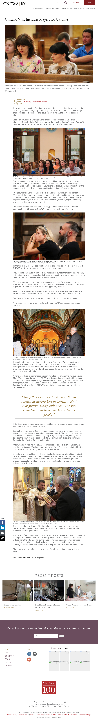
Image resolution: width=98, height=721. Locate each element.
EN (57, 3)
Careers (9, 665)
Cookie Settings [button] (85, 715)
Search (65, 2)
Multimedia (37, 102)
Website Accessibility (37, 715)
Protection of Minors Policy (54, 715)
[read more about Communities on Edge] (17, 590)
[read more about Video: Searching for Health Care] (80, 590)
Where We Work (52, 9)
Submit (61, 636)
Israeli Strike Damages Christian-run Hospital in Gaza (48, 606)
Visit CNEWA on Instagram (35, 654)
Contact (76, 3)
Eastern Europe (27, 102)
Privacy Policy (12, 715)
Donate (89, 3)
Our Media (90, 9)
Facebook (2, 522)
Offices (9, 662)
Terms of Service (23, 715)
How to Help (79, 9)
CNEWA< (15, 3)
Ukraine (44, 102)
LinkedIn (2, 527)
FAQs (7, 659)
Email (2, 533)
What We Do (67, 9)
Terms (59, 717)
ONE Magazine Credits (71, 715)
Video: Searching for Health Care (79, 605)
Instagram (64, 648)
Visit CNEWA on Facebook (29, 654)
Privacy (54, 717)
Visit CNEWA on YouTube (29, 659)
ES (60, 3)
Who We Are (38, 9)
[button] (54, 656)
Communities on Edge (12, 605)
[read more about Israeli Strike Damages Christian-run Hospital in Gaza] (49, 590)
